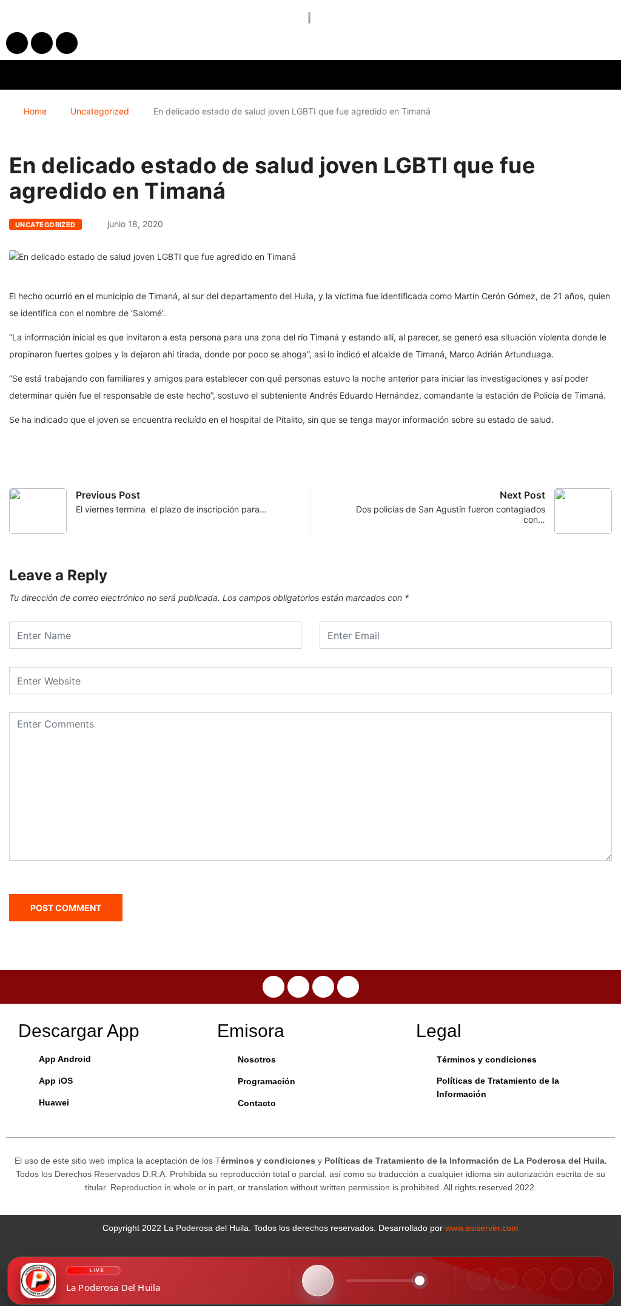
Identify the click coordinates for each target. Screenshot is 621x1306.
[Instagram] (506, 1279)
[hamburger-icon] (507, 75)
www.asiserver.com (482, 1228)
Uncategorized (99, 111)
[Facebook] (478, 1279)
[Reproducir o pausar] (318, 1280)
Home (35, 111)
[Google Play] (590, 1279)
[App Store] (562, 1279)
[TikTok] (534, 1279)
